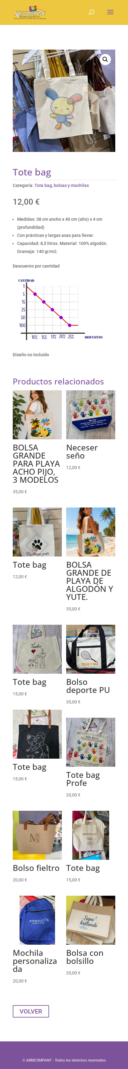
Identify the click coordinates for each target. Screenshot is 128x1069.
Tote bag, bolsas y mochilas (61, 185)
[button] (105, 59)
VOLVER (31, 1011)
